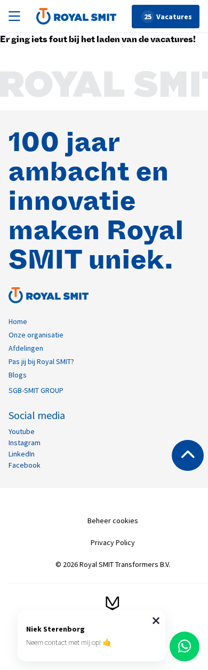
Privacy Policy (113, 542)
